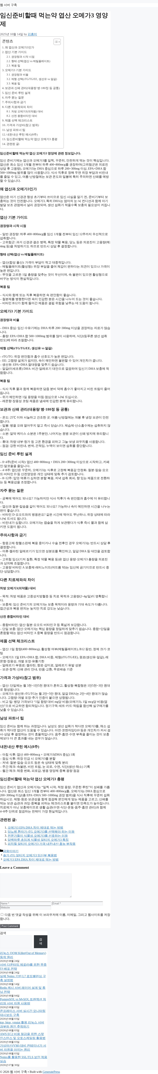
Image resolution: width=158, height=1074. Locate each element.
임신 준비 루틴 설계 (17, 92)
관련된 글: (13, 144)
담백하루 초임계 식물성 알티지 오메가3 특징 (38, 839)
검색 (3, 933)
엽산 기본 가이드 (16, 52)
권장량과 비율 (19, 74)
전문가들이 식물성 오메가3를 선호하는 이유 (38, 835)
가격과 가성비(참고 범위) (23, 125)
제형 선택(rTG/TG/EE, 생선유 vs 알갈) (34, 79)
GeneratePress (51, 1071)
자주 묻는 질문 (14, 97)
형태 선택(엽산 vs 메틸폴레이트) (30, 61)
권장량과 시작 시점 (22, 56)
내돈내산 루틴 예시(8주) (22, 134)
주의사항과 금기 (15, 102)
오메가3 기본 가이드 (18, 70)
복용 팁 (15, 65)
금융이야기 (10, 851)
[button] (55, 42)
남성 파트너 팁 (15, 129)
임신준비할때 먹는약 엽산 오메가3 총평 (32, 139)
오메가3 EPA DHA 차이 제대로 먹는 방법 (35, 827)
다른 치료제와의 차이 (19, 107)
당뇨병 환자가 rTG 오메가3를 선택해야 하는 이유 (41, 831)
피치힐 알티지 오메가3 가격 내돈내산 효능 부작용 (42, 843)
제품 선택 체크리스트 (19, 120)
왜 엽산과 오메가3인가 (19, 47)
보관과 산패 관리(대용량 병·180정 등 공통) (32, 88)
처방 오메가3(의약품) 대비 (27, 111)
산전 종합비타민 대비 (24, 115)
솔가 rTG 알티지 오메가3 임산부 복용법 (30, 855)
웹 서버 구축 (8, 5)
